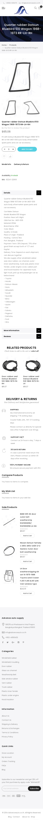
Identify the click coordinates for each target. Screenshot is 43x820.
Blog (3, 769)
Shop (33, 817)
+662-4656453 (11, 637)
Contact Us (6, 720)
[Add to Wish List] (4, 156)
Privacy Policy (7, 736)
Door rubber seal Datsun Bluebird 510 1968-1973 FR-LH (31, 380)
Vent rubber (7, 683)
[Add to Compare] (10, 156)
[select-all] (35, 351)
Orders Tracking (8, 761)
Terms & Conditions (10, 732)
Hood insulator (8, 699)
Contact (16, 817)
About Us (5, 716)
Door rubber (7, 666)
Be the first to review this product (16, 128)
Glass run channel (9, 670)
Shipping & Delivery (10, 724)
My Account (7, 757)
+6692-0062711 (11, 3)
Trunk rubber (7, 687)
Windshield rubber (9, 658)
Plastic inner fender (10, 691)
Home (4, 45)
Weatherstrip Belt (9, 674)
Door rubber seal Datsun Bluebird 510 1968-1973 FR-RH (10, 380)
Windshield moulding (10, 662)
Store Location (8, 753)
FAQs (4, 765)
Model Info (6, 164)
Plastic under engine (10, 695)
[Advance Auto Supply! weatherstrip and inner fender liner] (21, 10)
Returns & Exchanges (10, 728)
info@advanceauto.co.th (31, 3)
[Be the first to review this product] (30, 529)
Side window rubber (10, 679)
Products (12, 45)
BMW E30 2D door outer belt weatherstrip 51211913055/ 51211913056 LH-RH (28, 520)
